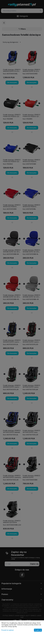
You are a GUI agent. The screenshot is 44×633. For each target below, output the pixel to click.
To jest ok (37, 630)
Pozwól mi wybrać (7, 630)
